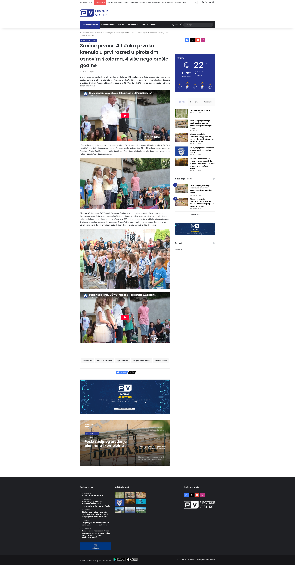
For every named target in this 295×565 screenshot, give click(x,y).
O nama (153, 25)
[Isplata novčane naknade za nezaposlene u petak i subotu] (130, 510)
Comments (208, 102)
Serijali (143, 25)
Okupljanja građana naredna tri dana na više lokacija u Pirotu (202, 150)
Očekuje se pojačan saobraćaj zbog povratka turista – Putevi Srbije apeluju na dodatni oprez (107, 443)
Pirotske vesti (91, 561)
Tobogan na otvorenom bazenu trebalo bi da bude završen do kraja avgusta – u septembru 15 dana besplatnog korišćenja (151, 2)
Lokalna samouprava (90, 25)
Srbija (88, 434)
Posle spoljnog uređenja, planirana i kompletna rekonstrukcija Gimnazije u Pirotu (201, 124)
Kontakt (212, 560)
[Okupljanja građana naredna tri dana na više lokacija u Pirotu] (181, 151)
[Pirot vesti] (95, 13)
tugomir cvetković (142, 360)
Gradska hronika (108, 25)
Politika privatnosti (202, 560)
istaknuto (88, 360)
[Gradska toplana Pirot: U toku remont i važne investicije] (119, 510)
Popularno (194, 102)
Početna (84, 33)
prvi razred (123, 360)
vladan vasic (161, 360)
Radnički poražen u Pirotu (200, 110)
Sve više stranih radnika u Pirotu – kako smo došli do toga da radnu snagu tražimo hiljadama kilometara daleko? (202, 164)
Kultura (121, 25)
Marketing (192, 560)
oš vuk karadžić (105, 360)
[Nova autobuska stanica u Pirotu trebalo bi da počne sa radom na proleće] (141, 510)
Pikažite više (195, 214)
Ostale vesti (131, 25)
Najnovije (181, 102)
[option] (125, 443)
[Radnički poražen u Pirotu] (181, 113)
